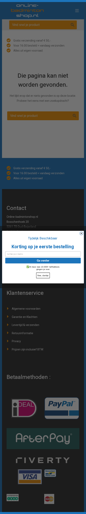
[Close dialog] (81, 233)
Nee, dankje (43, 275)
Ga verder (43, 260)
